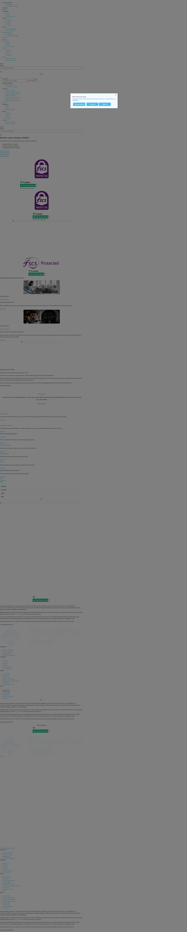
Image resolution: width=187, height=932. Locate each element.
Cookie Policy (75, 100)
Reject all (105, 104)
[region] (94, 100)
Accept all (92, 104)
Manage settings (79, 104)
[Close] (115, 95)
